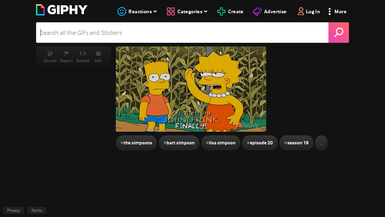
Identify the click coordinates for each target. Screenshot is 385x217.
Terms (36, 210)
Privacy (13, 210)
